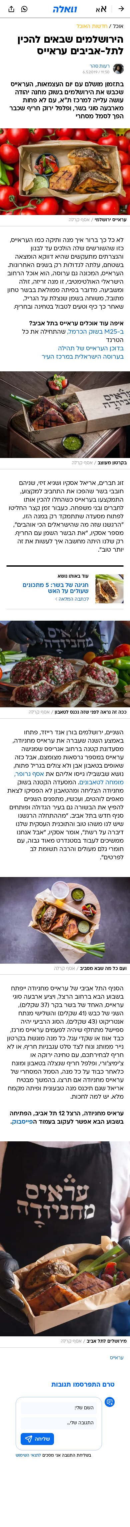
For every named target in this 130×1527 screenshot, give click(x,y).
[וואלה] (65, 9)
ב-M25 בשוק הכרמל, (95, 332)
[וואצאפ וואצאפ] (24, 9)
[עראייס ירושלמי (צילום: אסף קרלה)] (65, 177)
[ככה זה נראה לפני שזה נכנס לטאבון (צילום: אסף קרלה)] (65, 670)
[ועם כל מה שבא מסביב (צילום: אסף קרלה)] (65, 926)
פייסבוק (22, 1122)
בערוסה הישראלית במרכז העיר (83, 357)
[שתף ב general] (11, 9)
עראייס (117, 1358)
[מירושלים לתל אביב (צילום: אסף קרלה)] (65, 1244)
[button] (101, 9)
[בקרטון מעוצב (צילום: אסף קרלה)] (65, 420)
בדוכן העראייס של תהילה (91, 349)
